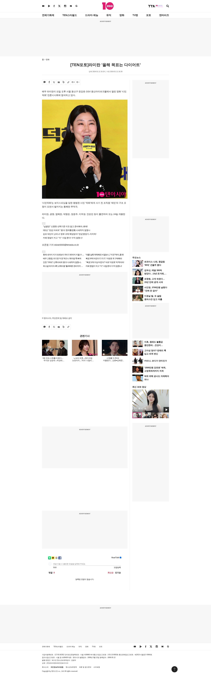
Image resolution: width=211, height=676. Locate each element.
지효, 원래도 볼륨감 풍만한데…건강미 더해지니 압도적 (153, 345)
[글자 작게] (77, 82)
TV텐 (135, 15)
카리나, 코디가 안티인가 (155, 361)
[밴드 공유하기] (63, 82)
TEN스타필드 (69, 15)
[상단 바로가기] (174, 669)
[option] (150, 400)
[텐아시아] (108, 6)
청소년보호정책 (71, 667)
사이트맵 (97, 667)
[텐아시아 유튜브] (43, 6)
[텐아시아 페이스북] (54, 6)
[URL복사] (68, 82)
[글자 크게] (73, 82)
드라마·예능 (91, 15)
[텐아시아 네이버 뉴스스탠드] (71, 6)
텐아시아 (54, 671)
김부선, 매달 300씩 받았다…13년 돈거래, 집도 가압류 (154, 273)
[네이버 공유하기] (58, 82)
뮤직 (108, 15)
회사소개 (45, 667)
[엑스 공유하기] (54, 82)
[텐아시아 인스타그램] (65, 6)
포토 (148, 15)
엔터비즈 (164, 15)
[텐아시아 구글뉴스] (76, 6)
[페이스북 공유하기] (49, 82)
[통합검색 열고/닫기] (167, 6)
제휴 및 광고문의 (85, 667)
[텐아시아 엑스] (59, 6)
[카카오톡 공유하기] (44, 82)
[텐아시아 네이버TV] (49, 6)
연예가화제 (48, 15)
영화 (121, 15)
